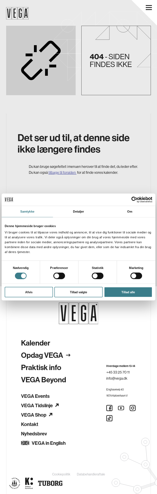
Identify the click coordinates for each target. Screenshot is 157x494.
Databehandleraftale (91, 474)
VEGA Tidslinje (37, 405)
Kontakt (29, 424)
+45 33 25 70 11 (118, 372)
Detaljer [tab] (78, 211)
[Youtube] (121, 408)
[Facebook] (109, 408)
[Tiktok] (109, 418)
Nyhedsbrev (34, 433)
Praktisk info (41, 367)
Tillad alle (128, 292)
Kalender (35, 342)
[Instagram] (133, 408)
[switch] (59, 275)
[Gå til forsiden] (78, 313)
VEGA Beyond (43, 379)
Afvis (29, 292)
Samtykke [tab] (27, 211)
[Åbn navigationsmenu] (149, 7)
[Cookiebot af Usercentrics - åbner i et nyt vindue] (134, 199)
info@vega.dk (116, 378)
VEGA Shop (33, 415)
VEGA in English (49, 443)
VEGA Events (35, 396)
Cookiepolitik (61, 474)
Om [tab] (129, 211)
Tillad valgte (78, 292)
